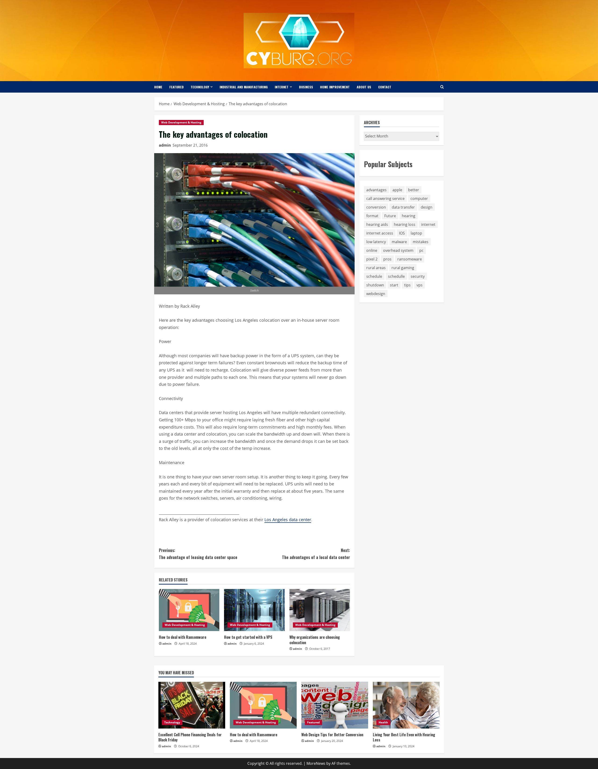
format (372, 215)
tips (407, 285)
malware (399, 241)
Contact (384, 86)
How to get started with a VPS (248, 637)
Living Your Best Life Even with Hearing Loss (404, 737)
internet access (379, 233)
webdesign (375, 293)
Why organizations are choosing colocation (314, 639)
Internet (281, 86)
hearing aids (377, 224)
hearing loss (404, 224)
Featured (176, 86)
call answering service (385, 198)
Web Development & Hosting (181, 122)
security (418, 276)
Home (158, 86)
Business (306, 86)
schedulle (396, 276)
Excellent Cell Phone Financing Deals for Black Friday (190, 737)
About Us (364, 86)
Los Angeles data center (287, 519)
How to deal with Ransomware (182, 637)
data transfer (403, 207)
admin (165, 145)
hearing (408, 215)
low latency (376, 241)
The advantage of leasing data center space (198, 553)
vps (419, 285)
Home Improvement (335, 86)
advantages (376, 189)
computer (419, 198)
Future (390, 215)
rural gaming (403, 267)
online (371, 250)
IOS (402, 233)
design (426, 207)
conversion (376, 207)
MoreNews (315, 763)
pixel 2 (371, 259)
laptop (416, 233)
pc (421, 250)
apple (397, 189)
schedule (374, 276)
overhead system (398, 250)
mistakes (420, 241)
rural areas (376, 267)
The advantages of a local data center (316, 553)
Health (383, 722)
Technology (200, 86)
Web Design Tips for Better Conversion (332, 734)
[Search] (442, 86)
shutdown (375, 285)
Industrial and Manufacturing (244, 86)
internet (428, 224)
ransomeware (409, 259)
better (413, 189)
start (394, 285)
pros (387, 259)
